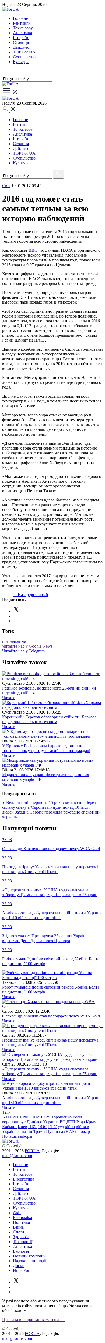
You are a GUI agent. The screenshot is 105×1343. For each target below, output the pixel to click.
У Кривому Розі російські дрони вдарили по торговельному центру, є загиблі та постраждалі (46, 748)
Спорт (18, 1232)
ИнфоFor (21, 1270)
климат (21, 641)
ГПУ (52, 1126)
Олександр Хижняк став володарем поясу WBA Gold (51, 1016)
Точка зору (23, 28)
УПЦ (17, 1117)
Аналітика (22, 32)
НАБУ (71, 1131)
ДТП (70, 1122)
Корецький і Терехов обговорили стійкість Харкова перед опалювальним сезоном (49, 719)
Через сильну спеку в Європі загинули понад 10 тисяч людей (49, 807)
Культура (21, 61)
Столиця (21, 42)
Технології (22, 1241)
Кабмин (9, 1126)
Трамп (39, 1131)
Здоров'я (21, 1236)
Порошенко (61, 1117)
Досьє (18, 1265)
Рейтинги (22, 23)
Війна (18, 1227)
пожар (84, 1131)
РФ (26, 1117)
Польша (9, 1136)
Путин (52, 1131)
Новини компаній (29, 1256)
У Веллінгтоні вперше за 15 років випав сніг (43, 802)
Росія (77, 1117)
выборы (25, 1136)
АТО (6, 1117)
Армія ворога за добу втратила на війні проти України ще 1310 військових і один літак (52, 1100)
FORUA (32, 1150)
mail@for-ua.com (17, 1155)
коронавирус (14, 1122)
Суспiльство (24, 57)
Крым (91, 1122)
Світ (17, 1212)
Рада (80, 1122)
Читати (8, 697)
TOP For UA (24, 52)
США (35, 1117)
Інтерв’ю (21, 37)
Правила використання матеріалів (33, 1319)
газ (62, 1131)
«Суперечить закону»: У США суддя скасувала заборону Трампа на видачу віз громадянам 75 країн (49, 1071)
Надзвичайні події (29, 1261)
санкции (24, 1131)
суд (61, 1126)
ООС (42, 1126)
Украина (51, 1122)
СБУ (45, 1117)
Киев (22, 1126)
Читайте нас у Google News (27, 646)
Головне (20, 18)
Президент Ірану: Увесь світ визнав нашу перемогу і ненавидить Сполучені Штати (50, 1042)
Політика (21, 1222)
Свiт (6, 185)
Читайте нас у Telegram (23, 651)
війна (70, 1126)
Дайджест (22, 47)
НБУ (32, 1126)
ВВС (33, 250)
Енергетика (23, 1179)
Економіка (22, 1217)
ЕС (62, 1122)
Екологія (21, 1251)
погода (8, 641)
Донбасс (34, 1122)
